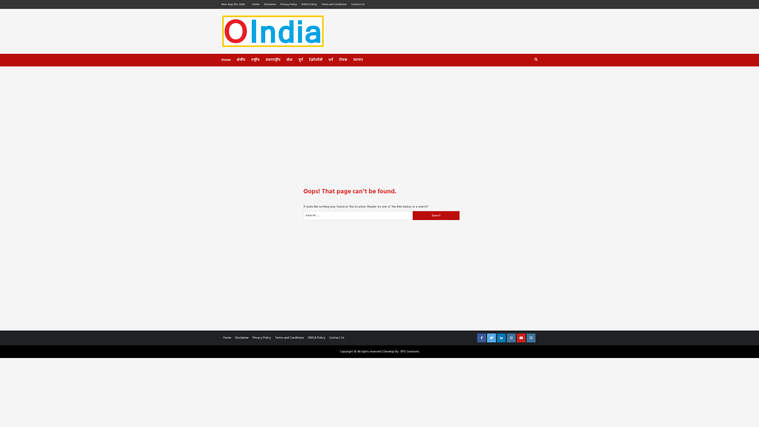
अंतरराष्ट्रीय (272, 60)
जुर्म (300, 60)
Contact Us (357, 4)
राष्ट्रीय (255, 60)
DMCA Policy (309, 4)
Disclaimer (270, 4)
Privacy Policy (288, 4)
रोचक (343, 60)
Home (256, 4)
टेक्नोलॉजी (316, 60)
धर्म (331, 60)
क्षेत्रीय (241, 60)
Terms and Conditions (334, 4)
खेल (289, 60)
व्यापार (358, 60)
